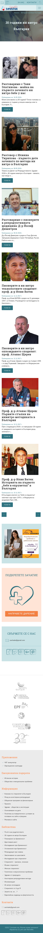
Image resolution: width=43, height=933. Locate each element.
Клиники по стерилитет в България (17, 794)
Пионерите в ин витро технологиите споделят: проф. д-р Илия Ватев (19, 288)
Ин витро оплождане (12, 885)
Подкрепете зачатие (21, 575)
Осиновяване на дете (12, 810)
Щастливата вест (10, 842)
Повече (7, 109)
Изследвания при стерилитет (15, 858)
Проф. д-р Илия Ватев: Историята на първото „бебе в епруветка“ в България (18, 483)
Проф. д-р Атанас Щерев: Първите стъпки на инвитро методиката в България (19, 415)
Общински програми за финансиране (18, 800)
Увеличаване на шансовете (14, 855)
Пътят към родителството (14, 832)
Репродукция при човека (13, 852)
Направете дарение (21, 613)
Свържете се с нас (21, 633)
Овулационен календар (13, 766)
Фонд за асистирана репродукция (17, 797)
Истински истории (11, 778)
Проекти (7, 804)
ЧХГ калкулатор (10, 762)
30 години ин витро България (15, 835)
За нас (21, 2)
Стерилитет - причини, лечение (16, 862)
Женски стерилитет (11, 868)
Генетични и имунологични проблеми (18, 872)
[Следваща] (38, 514)
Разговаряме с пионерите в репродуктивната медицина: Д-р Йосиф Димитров (20, 224)
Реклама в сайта (10, 820)
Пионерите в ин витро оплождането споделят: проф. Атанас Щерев (19, 351)
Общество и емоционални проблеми (18, 781)
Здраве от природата (12, 875)
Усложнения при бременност (15, 848)
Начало (16, 13)
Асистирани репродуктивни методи (17, 878)
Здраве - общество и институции (16, 807)
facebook (7, 2)
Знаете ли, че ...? (10, 892)
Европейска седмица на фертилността (19, 895)
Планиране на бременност (14, 839)
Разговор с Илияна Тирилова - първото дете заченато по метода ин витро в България (20, 159)
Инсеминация (9, 882)
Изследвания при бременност (15, 845)
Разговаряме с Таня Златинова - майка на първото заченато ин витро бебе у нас (18, 88)
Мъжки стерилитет (11, 865)
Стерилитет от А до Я (12, 888)
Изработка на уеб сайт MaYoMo (21, 929)
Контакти (31, 2)
